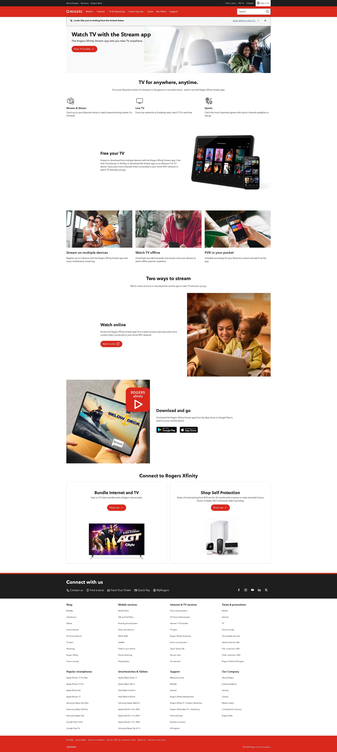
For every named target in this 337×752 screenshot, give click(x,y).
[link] (72, 3)
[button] (241, 3)
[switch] (250, 3)
